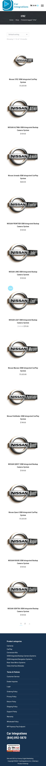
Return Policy (11, 701)
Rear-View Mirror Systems (16, 662)
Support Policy (12, 712)
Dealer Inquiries (12, 681)
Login (9, 686)
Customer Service (13, 676)
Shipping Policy (12, 706)
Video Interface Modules (15, 666)
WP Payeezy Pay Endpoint (16, 727)
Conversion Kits (12, 652)
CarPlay (9, 649)
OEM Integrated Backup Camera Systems (21, 656)
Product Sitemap (23, 763)
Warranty (10, 717)
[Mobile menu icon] (42, 5)
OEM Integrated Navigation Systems (19, 659)
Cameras (10, 646)
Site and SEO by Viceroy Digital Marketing (20, 758)
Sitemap (35, 761)
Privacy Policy (11, 696)
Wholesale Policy (13, 722)
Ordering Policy (12, 691)
